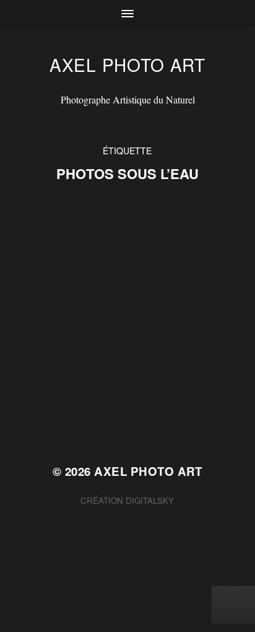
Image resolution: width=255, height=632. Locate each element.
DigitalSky (150, 500)
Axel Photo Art (127, 64)
